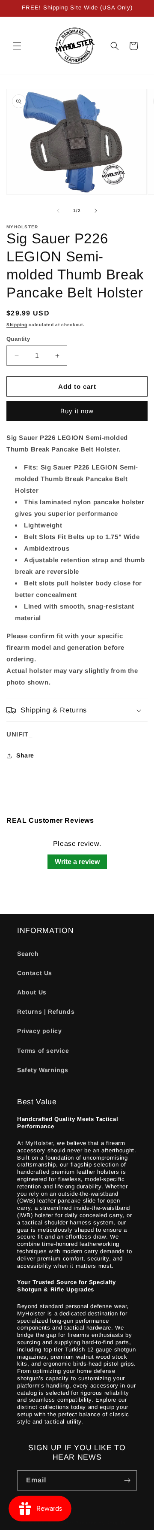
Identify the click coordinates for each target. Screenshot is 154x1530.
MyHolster (60, 1522)
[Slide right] (95, 210)
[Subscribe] (127, 1480)
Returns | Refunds (45, 1011)
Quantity (18, 339)
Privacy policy (39, 1030)
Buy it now (77, 411)
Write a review (77, 861)
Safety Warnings (42, 1069)
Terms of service (43, 1050)
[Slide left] (58, 210)
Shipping (16, 324)
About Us (32, 992)
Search (28, 953)
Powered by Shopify (100, 1522)
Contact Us (34, 973)
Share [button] (25, 755)
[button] (17, 45)
